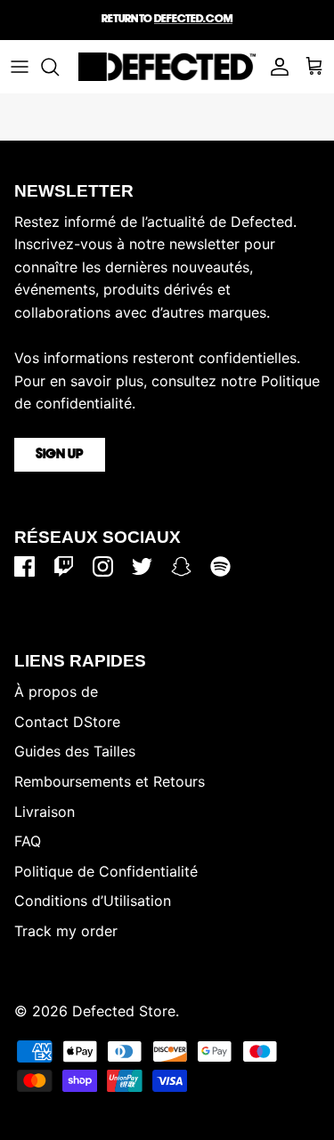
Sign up (60, 455)
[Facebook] (24, 566)
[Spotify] (220, 566)
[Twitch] (63, 566)
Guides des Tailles (74, 751)
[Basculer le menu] (19, 66)
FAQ (27, 841)
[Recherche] (58, 66)
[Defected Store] (167, 67)
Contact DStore (67, 722)
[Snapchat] (181, 566)
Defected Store (123, 1011)
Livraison (44, 812)
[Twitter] (142, 566)
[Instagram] (103, 566)
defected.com (193, 19)
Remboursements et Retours (109, 781)
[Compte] (275, 66)
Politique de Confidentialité (106, 871)
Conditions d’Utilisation (92, 901)
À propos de (56, 691)
